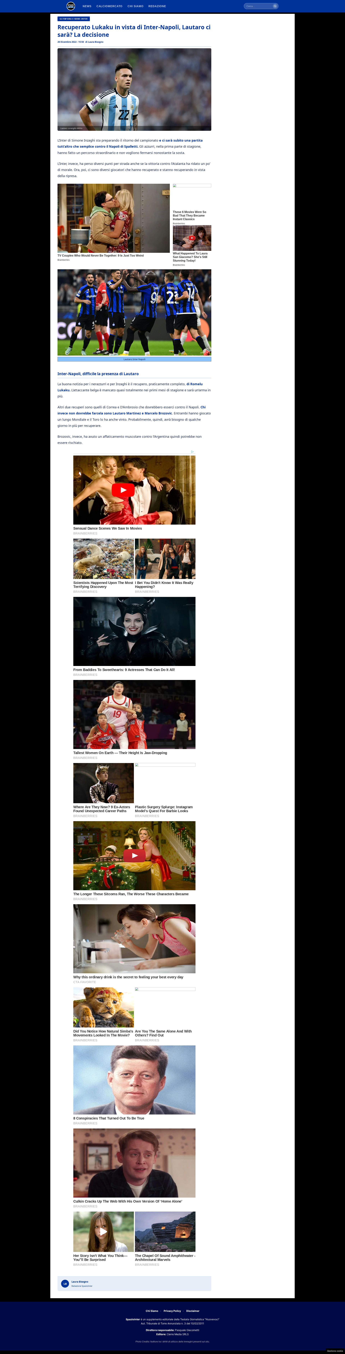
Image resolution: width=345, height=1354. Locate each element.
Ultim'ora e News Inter (74, 19)
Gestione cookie (335, 1351)
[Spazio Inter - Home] (70, 6)
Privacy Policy (172, 1310)
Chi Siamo (152, 1310)
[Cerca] (275, 6)
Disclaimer (192, 1310)
